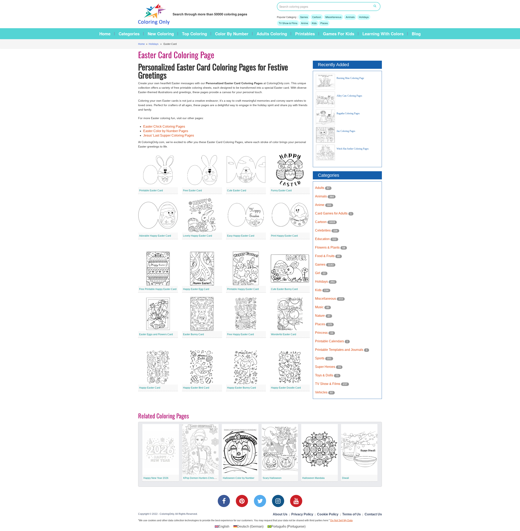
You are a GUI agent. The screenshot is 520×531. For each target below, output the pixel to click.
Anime (304, 23)
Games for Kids (338, 33)
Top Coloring (194, 33)
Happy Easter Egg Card (196, 289)
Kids (314, 23)
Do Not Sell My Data (341, 520)
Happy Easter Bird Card (196, 387)
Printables (305, 33)
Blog (416, 33)
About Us (280, 514)
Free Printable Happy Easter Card (158, 289)
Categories (129, 33)
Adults (320, 188)
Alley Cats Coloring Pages (349, 95)
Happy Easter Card (149, 387)
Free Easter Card (192, 190)
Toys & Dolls (324, 375)
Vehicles (321, 392)
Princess (321, 332)
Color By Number (231, 33)
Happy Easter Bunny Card (241, 387)
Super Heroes (325, 366)
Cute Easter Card (236, 190)
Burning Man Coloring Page (350, 78)
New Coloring (161, 33)
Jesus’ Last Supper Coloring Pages (168, 135)
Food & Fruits (325, 256)
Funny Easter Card (281, 190)
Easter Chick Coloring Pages (164, 126)
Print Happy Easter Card (284, 235)
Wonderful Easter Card (283, 334)
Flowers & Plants (327, 247)
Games (304, 17)
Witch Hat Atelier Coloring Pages (353, 148)
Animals (350, 17)
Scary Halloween (272, 478)
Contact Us (373, 514)
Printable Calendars (330, 341)
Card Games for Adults (331, 213)
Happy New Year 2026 (155, 478)
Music (319, 307)
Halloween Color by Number (238, 478)
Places (324, 23)
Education (322, 239)
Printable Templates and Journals (339, 349)
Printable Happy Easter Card (243, 289)
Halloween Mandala (313, 478)
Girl (318, 273)
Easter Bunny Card (193, 334)
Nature (320, 315)
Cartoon (316, 17)
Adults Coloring (272, 33)
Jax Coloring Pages (346, 131)
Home (104, 33)
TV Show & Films (288, 23)
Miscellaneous (333, 17)
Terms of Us (351, 514)
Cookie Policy (327, 514)
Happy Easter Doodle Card (286, 387)
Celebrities (323, 230)
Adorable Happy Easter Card (155, 235)
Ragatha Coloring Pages (348, 113)
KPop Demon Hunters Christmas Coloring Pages (210, 478)
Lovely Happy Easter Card (197, 235)
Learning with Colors (383, 33)
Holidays (364, 17)
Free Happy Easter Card (240, 334)
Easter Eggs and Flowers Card (156, 334)
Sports (320, 358)
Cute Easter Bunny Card (284, 289)
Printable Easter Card (151, 190)
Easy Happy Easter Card (240, 235)
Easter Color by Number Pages (165, 131)
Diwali (345, 478)
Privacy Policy (302, 514)
